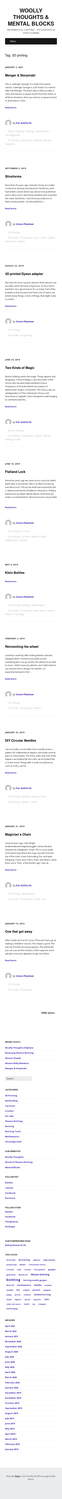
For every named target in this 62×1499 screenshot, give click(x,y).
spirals (27, 1299)
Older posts (48, 1012)
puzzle (24, 540)
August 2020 (11, 1351)
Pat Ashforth (23, 122)
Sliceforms (13, 176)
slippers (17, 1299)
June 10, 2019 (12, 463)
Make (18, 1476)
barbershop (27, 435)
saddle (51, 237)
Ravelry (9, 1182)
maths (50, 610)
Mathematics (42, 131)
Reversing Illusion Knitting (19, 1052)
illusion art (23, 1275)
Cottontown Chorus (37, 1265)
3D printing (13, 140)
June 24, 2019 (12, 359)
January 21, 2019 (14, 826)
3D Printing (14, 232)
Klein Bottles (14, 572)
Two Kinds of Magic (19, 367)
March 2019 (11, 1439)
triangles (42, 1304)
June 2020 (10, 1361)
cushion (27, 1269)
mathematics (12, 540)
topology (19, 614)
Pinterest (10, 1198)
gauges (52, 1269)
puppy (9, 1295)
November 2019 (13, 1397)
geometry (26, 140)
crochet (25, 536)
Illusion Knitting (16, 131)
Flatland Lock (15, 471)
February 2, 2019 (15, 638)
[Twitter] (22, 1488)
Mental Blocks (12, 1167)
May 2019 (9, 1428)
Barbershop (11, 1100)
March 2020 (11, 1377)
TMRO (46, 1299)
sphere (21, 241)
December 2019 (13, 1392)
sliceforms (10, 241)
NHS (18, 1290)
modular (48, 1285)
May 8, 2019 (11, 564)
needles (25, 801)
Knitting (30, 131)
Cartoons (10, 1105)
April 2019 (10, 1433)
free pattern (39, 1269)
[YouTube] (32, 1488)
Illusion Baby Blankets (17, 1063)
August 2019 (11, 1413)
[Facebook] (27, 1488)
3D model (13, 237)
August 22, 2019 (14, 265)
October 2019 (12, 1403)
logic (43, 536)
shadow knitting (42, 1294)
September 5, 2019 (15, 168)
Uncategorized (12, 134)
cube (43, 237)
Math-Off (10, 1285)
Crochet (26, 531)
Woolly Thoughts (14, 1157)
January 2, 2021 (14, 67)
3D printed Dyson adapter (24, 273)
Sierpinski (10, 143)
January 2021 (11, 1336)
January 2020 (11, 1387)
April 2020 (10, 1372)
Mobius (9, 614)
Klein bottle (39, 610)
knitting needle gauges (35, 1280)
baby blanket (49, 1260)
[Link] (38, 1488)
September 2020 (13, 1346)
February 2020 (12, 1382)
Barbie (38, 435)
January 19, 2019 (14, 923)
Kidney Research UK (15, 1245)
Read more (10, 107)
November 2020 (13, 1341)
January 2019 (11, 1449)
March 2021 (11, 1331)
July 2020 (9, 1356)
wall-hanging (12, 1309)
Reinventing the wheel (21, 646)
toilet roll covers (13, 1304)
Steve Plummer (25, 224)
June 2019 (10, 1423)
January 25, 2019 (14, 732)
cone (36, 237)
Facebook (10, 1193)
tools (34, 801)
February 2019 (12, 1444)
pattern (36, 1290)
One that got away (18, 931)
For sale (9, 1116)
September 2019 (13, 1408)
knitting (37, 140)
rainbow (27, 1295)
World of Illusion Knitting (19, 1162)
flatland (35, 536)
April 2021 (10, 1326)
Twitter (9, 1187)
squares (37, 1299)
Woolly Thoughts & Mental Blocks (31, 16)
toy (44, 899)
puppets (47, 1290)
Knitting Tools (38, 796)
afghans (36, 1260)
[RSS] (16, 1488)
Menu (13, 41)
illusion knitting (40, 1274)
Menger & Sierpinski (20, 75)
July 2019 (9, 1418)
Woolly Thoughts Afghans (19, 1047)
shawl (18, 439)
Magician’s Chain (18, 834)
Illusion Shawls (13, 1058)
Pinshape (10, 1226)
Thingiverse (11, 1221)
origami (26, 1290)
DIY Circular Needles (20, 740)
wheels (37, 708)
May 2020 (9, 1367)
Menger (47, 140)
